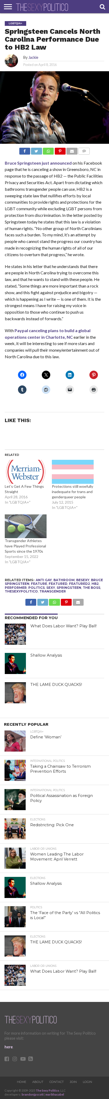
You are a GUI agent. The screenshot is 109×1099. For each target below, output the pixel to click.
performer (16, 588)
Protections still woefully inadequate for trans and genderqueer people (72, 491)
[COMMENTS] (84, 149)
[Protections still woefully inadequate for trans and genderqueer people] (73, 472)
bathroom (64, 580)
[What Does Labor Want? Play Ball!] (15, 634)
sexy (50, 588)
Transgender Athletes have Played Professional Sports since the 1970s (25, 545)
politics (36, 588)
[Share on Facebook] (24, 149)
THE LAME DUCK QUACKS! (56, 684)
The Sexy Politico (47, 1090)
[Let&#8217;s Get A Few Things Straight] (26, 472)
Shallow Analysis (46, 655)
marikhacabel (55, 1094)
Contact (56, 1082)
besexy (82, 580)
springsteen (69, 588)
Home (21, 1082)
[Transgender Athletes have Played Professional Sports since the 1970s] (26, 526)
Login (87, 1082)
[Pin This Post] (60, 149)
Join (73, 1082)
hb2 (95, 584)
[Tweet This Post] (36, 149)
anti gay (44, 580)
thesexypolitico (21, 591)
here (8, 1047)
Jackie (33, 57)
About (37, 1082)
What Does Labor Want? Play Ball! (63, 626)
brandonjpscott (33, 1094)
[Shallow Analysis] (15, 663)
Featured (58, 584)
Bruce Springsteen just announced (38, 162)
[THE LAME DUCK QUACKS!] (15, 692)
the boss (91, 588)
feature (39, 584)
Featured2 (79, 584)
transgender (52, 591)
